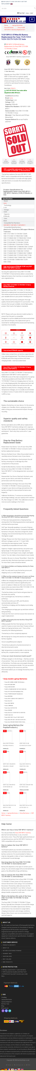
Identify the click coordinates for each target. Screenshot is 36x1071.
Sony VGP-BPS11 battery (23, 832)
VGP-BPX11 (22, 225)
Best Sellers (7, 959)
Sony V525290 (8, 710)
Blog (2, 1006)
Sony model (21, 27)
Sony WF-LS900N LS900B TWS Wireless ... (15, 682)
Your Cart (22, 13)
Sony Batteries (9, 27)
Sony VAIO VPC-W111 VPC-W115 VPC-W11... (16, 719)
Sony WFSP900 (8, 696)
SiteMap (4, 997)
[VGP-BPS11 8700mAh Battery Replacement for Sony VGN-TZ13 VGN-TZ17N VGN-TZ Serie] (18, 46)
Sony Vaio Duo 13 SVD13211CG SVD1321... (15, 712)
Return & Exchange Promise (12, 950)
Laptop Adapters (6, 1001)
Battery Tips (5, 1004)
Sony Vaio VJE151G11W (11, 708)
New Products (7, 962)
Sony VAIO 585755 (9, 703)
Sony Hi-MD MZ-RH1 (10, 687)
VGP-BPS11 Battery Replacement (14, 29)
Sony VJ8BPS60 (9, 705)
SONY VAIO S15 (9, 715)
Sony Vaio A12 (8, 701)
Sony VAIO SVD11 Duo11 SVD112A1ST (14, 717)
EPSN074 (12, 88)
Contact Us (19, 1065)
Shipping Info (7, 956)
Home (6, 25)
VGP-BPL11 (14, 225)
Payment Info (7, 953)
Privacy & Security (9, 945)
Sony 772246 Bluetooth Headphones (14, 694)
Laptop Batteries (17, 25)
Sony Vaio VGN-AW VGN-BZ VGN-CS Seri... (15, 722)
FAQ (28, 1065)
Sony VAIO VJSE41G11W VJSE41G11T (14, 698)
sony (11, 98)
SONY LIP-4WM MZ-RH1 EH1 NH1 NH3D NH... (16, 689)
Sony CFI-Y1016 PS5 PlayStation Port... (14, 691)
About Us (6, 948)
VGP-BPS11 (7, 225)
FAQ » (3, 976)
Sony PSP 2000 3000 (10, 684)
